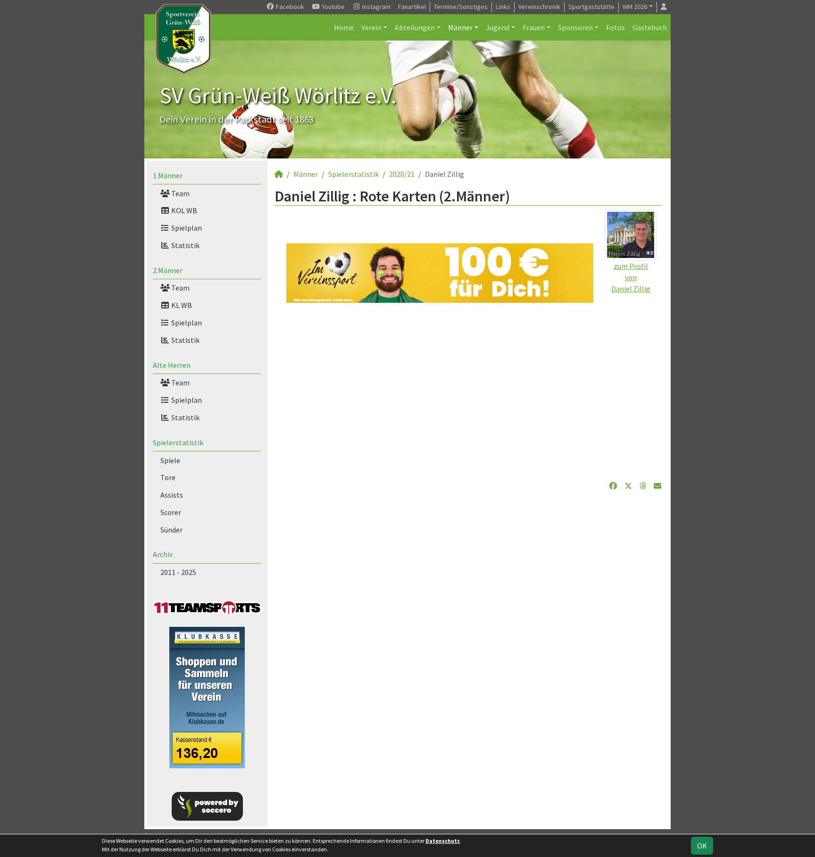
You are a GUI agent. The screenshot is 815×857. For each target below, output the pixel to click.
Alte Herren (172, 365)
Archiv (163, 554)
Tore (167, 477)
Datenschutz (442, 840)
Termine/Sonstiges (461, 6)
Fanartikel (412, 6)
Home (344, 27)
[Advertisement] (467, 391)
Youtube (332, 6)
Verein (371, 27)
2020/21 (402, 174)
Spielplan (186, 228)
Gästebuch (649, 27)
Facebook (289, 6)
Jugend (497, 27)
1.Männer (168, 175)
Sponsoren (575, 27)
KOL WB (183, 210)
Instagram (376, 6)
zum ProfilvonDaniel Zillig (630, 277)
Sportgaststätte (591, 6)
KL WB (181, 305)
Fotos (615, 27)
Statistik (185, 245)
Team (180, 193)
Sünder (171, 529)
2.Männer (168, 270)
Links (503, 6)
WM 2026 (635, 6)
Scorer (170, 512)
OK (702, 845)
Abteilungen (415, 27)
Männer (460, 27)
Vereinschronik (539, 6)
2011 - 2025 (178, 572)
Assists (171, 494)
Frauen (534, 27)
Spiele (170, 460)
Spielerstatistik (178, 442)
